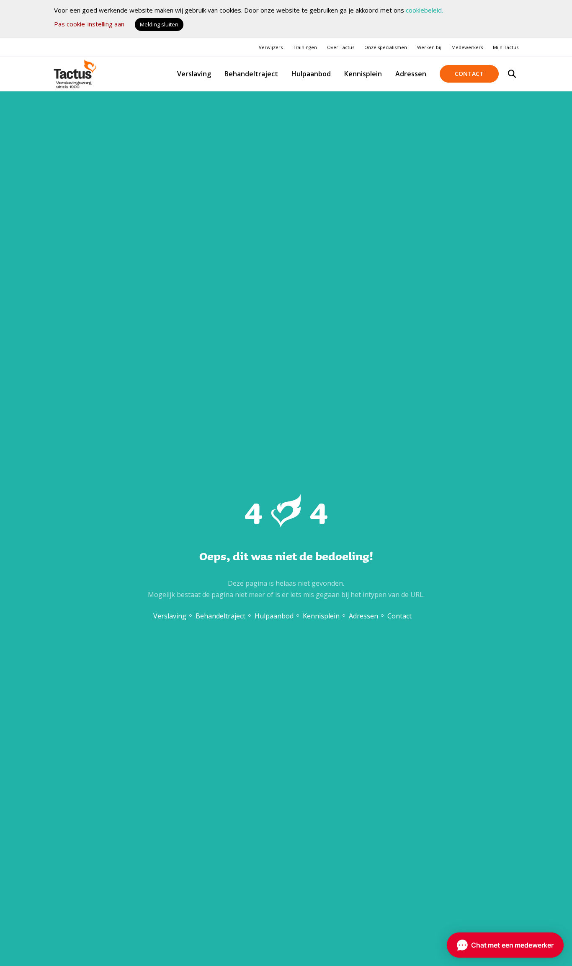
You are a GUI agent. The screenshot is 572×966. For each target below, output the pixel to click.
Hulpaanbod (311, 73)
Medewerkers (467, 47)
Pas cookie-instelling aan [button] (89, 24)
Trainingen (305, 47)
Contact (469, 74)
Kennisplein (363, 73)
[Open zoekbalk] (511, 74)
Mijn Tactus (505, 47)
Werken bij (429, 47)
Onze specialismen (385, 47)
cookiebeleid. (424, 10)
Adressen (410, 73)
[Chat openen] (505, 945)
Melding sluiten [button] (159, 24)
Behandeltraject (251, 73)
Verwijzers (271, 47)
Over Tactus (340, 47)
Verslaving (194, 73)
